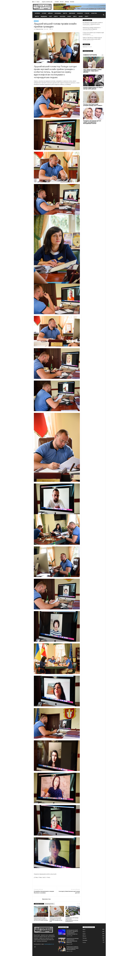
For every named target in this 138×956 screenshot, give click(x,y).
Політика (62, 16)
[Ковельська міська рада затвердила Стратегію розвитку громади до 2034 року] (57, 911)
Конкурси (80, 13)
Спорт (86, 16)
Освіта (56, 16)
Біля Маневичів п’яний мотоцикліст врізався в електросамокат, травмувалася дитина (93, 23)
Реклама (72, 1)
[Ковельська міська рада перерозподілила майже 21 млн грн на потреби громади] (41, 911)
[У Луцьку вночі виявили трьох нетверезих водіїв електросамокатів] (61, 948)
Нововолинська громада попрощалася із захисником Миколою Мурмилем (91, 28)
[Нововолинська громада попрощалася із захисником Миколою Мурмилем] (61, 940)
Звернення (72, 13)
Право (69, 16)
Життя (65, 13)
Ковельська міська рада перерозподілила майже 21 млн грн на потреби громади (41, 919)
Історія (44, 13)
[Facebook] (35, 947)
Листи (37, 16)
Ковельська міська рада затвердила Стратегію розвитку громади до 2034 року (56, 919)
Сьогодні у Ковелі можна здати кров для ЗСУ (69, 892)
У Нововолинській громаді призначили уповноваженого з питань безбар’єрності (71, 919)
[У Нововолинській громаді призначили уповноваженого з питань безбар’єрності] (72, 911)
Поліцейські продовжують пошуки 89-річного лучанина (44, 892)
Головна (57, 1)
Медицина (44, 16)
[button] (103, 14)
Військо (50, 13)
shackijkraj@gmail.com (49, 944)
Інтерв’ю (37, 13)
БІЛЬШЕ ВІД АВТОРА (49, 903)
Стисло (87, 13)
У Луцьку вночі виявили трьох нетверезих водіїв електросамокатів (93, 33)
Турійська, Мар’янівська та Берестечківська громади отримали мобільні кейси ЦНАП (92, 38)
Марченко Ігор (39, 29)
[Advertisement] (57, 882)
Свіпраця (67, 1)
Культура (94, 13)
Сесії (50, 16)
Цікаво (81, 16)
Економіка (58, 13)
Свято (75, 16)
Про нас (62, 1)
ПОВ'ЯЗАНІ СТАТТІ (39, 903)
